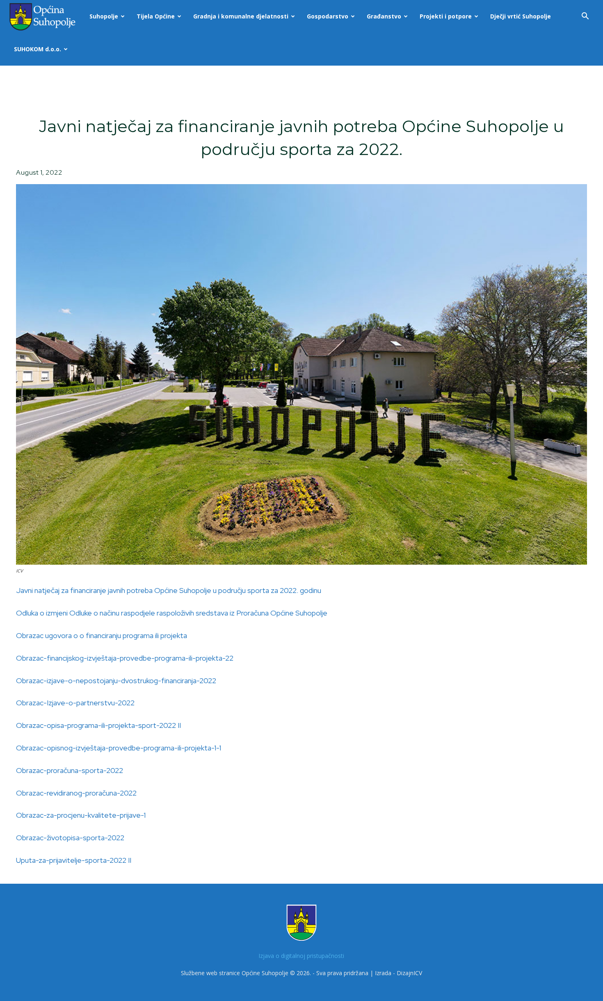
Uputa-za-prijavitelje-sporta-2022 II (73, 860)
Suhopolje (103, 16)
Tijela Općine (156, 16)
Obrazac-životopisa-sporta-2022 (70, 837)
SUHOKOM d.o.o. (37, 49)
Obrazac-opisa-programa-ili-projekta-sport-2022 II (98, 725)
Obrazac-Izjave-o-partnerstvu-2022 (75, 702)
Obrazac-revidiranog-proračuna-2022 (76, 793)
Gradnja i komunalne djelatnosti (240, 16)
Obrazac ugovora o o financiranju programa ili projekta (101, 635)
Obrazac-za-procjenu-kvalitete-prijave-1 (81, 815)
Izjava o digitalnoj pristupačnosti (301, 956)
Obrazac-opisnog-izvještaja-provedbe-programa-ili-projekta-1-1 (118, 747)
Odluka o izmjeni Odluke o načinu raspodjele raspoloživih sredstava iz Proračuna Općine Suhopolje (171, 613)
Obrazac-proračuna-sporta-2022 (69, 770)
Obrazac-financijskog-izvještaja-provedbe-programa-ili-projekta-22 (124, 658)
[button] (585, 17)
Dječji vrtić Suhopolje (520, 16)
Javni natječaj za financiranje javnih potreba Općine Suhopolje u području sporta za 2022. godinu (168, 590)
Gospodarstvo (327, 16)
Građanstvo (384, 16)
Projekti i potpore (446, 16)
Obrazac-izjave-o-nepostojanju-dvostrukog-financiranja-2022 (116, 680)
